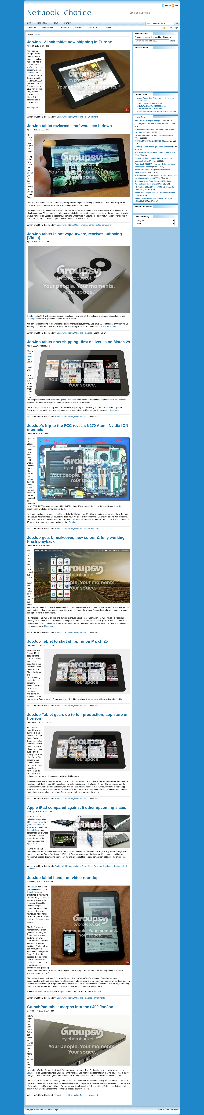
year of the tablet (34, 825)
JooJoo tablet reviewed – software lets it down (69, 126)
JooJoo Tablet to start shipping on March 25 (67, 641)
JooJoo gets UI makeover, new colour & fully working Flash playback (76, 539)
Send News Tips (171, 28)
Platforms (65, 27)
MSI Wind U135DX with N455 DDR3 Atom (152, 141)
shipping (31, 73)
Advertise (174, 1110)
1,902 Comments (103, 225)
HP (66, 866)
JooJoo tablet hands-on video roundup (63, 877)
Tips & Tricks (94, 27)
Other (76, 117)
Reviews (78, 27)
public (29, 1029)
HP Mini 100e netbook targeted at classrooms (154, 135)
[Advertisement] (155, 70)
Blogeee (34, 108)
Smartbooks (108, 866)
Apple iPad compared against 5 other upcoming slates (76, 807)
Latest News (140, 117)
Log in (56, 1110)
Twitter (168, 6)
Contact (166, 1110)
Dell (62, 866)
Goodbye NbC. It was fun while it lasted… (152, 124)
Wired (49, 991)
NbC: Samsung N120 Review (150, 103)
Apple (57, 866)
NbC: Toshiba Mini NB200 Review (152, 106)
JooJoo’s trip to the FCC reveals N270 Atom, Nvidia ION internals (77, 427)
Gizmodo (31, 830)
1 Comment (93, 117)
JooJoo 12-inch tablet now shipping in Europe (69, 42)
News (55, 23)
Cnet (29, 919)
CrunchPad (32, 892)
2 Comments (93, 529)
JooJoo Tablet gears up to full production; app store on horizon (78, 716)
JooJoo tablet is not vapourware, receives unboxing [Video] (74, 236)
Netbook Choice (46, 1110)
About (159, 1110)
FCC (32, 485)
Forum (67, 23)
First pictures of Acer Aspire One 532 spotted (157, 111)
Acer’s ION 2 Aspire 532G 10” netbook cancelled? (155, 193)
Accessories (31, 27)
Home (28, 23)
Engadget (31, 319)
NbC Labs (42, 23)
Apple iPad (32, 844)
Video (108, 27)
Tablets (83, 117)
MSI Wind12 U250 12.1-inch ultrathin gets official (155, 152)
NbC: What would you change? (148, 121)
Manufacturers (48, 27)
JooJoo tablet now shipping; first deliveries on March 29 (78, 342)
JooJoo (30, 653)
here (86, 219)
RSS (176, 6)
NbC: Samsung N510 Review (150, 109)
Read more (112, 326)
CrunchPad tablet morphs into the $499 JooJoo (70, 1007)
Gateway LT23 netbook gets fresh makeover (153, 147)
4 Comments (99, 998)
